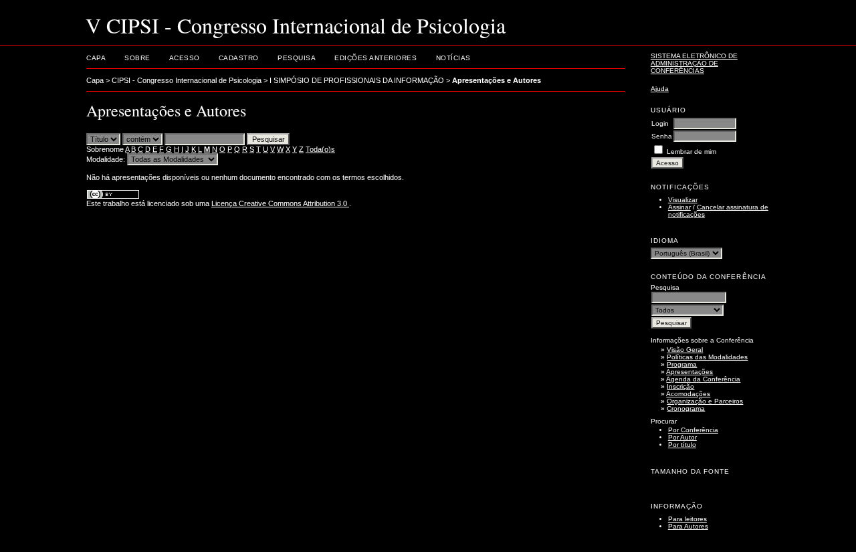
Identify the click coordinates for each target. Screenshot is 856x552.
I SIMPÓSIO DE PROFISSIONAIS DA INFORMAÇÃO (357, 80)
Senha (661, 136)
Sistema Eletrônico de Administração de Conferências (694, 63)
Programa (682, 364)
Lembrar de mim (691, 151)
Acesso (184, 58)
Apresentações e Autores (496, 80)
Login (660, 123)
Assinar (679, 207)
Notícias (453, 58)
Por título (682, 444)
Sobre (137, 58)
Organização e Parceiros (705, 401)
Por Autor (682, 437)
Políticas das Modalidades (707, 357)
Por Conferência (693, 430)
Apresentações (689, 371)
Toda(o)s (320, 149)
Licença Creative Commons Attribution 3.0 (280, 203)
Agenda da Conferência (703, 379)
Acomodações (688, 393)
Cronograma (686, 408)
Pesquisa (297, 58)
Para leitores (687, 519)
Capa (96, 58)
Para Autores (688, 526)
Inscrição (680, 386)
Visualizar (683, 199)
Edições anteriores (375, 58)
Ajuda (660, 88)
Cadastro (239, 58)
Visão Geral (685, 349)
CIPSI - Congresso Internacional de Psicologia (186, 80)
